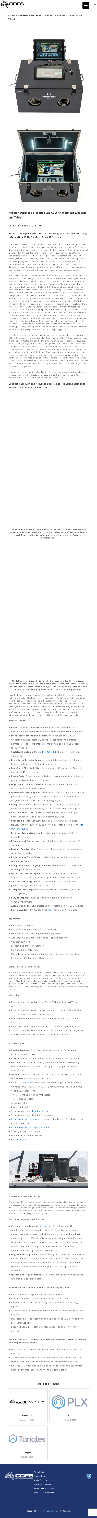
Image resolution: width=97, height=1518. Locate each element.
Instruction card (19, 1139)
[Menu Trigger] (85, 5)
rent (50, 909)
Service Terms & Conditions (44, 1484)
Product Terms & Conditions (44, 1492)
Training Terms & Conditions (44, 1488)
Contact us (46, 1226)
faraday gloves (40, 1111)
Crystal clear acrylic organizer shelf (30, 1127)
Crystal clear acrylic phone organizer (31, 1119)
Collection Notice (40, 1476)
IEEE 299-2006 (48, 752)
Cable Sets (27, 1082)
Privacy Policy (39, 1472)
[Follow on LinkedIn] (89, 1476)
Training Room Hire (41, 1480)
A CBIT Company (48, 1511)
